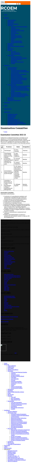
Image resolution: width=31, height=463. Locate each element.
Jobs (5, 301)
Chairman (13, 28)
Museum (6, 302)
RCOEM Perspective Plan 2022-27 (12, 277)
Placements (7, 102)
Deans (12, 39)
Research (10, 50)
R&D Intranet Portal (8, 274)
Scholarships (11, 118)
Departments (11, 55)
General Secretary (15, 29)
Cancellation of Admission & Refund (17, 123)
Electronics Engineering (17, 77)
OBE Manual (7, 268)
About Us (6, 17)
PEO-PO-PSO (11, 49)
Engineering (14, 60)
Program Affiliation (12, 67)
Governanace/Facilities (16, 42)
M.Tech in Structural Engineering (19, 87)
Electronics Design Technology (18, 74)
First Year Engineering (16, 56)
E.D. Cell (6, 280)
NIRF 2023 (6, 288)
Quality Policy (11, 21)
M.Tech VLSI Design (16, 92)
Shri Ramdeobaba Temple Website (9, 316)
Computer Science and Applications (20, 71)
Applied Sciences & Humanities (19, 58)
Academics (7, 65)
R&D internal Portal (15, 54)
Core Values (11, 22)
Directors (13, 38)
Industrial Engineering (16, 80)
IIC (4, 309)
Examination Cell (8, 263)
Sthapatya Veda (8, 308)
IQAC (5, 267)
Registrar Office (8, 256)
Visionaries (10, 25)
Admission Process (12, 114)
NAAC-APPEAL (7, 305)
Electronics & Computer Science (19, 78)
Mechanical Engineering (17, 82)
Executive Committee (16, 35)
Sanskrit (13, 63)
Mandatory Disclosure (9, 259)
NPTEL (5, 310)
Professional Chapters (9, 261)
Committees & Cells (9, 257)
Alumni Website (5, 321)
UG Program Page (12, 69)
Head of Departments (16, 41)
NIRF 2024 (6, 287)
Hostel (5, 300)
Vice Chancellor (15, 33)
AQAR (5, 282)
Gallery (5, 105)
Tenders (6, 304)
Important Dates (12, 117)
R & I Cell (13, 51)
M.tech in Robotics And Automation (20, 95)
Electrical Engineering (16, 75)
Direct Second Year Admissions (15, 122)
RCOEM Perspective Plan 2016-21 (12, 275)
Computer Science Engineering (18, 70)
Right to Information (9, 251)
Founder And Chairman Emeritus (19, 26)
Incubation (10, 45)
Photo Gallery (7, 255)
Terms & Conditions (12, 124)
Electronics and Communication (19, 79)
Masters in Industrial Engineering (19, 94)
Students (6, 252)
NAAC (5, 283)
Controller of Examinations (14, 100)
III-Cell (9, 47)
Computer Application (16, 59)
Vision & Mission (12, 20)
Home (5, 14)
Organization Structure (16, 37)
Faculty (6, 253)
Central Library (7, 264)
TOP (16, 353)
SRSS (5, 265)
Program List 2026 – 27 (13, 119)
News (5, 298)
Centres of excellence (13, 24)
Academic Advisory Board (17, 30)
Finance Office (7, 260)
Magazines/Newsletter (9, 297)
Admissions (11, 43)
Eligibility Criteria (12, 115)
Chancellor (13, 32)
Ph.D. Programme (15, 52)
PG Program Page (12, 84)
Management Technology (17, 62)
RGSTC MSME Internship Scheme (16, 46)
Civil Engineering (15, 73)
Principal (13, 34)
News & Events (8, 108)
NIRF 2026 (6, 290)
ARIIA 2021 (7, 279)
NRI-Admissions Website (7, 319)
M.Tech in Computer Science (18, 96)
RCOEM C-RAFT (8, 278)
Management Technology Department (20, 86)
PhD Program (11, 99)
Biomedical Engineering (17, 83)
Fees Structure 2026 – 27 (14, 120)
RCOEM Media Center (9, 296)
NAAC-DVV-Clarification (10, 284)
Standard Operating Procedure (11, 306)
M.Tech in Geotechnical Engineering (20, 88)
